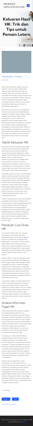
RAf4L (20, 76)
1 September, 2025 (7, 76)
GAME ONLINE (5, 80)
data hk (26, 237)
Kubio (23, 422)
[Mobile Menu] (28, 5)
